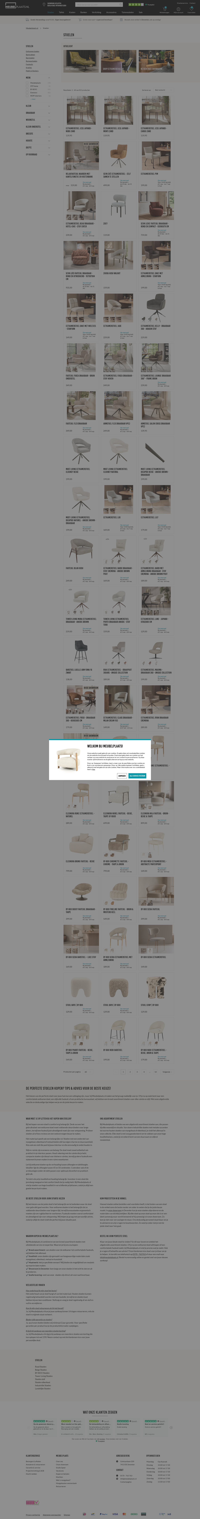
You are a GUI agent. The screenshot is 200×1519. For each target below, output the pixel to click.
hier (93, 769)
